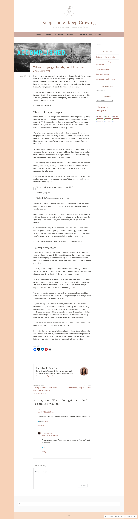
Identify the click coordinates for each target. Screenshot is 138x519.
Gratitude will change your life (105, 57)
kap (39, 409)
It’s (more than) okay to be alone (79, 386)
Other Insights (87, 35)
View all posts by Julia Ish (51, 376)
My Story (71, 35)
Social (101, 35)
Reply (40, 425)
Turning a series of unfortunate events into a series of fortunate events (45, 389)
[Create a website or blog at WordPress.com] (69, 515)
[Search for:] (107, 45)
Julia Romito (47, 433)
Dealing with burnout (102, 74)
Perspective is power (103, 69)
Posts (48, 35)
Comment (83, 485)
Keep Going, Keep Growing (69, 22)
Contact (59, 35)
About (38, 35)
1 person (46, 421)
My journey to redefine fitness (105, 79)
